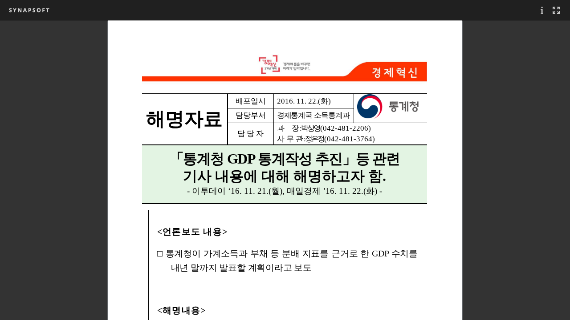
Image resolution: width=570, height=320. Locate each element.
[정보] (542, 10)
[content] (285, 170)
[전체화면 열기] (556, 10)
